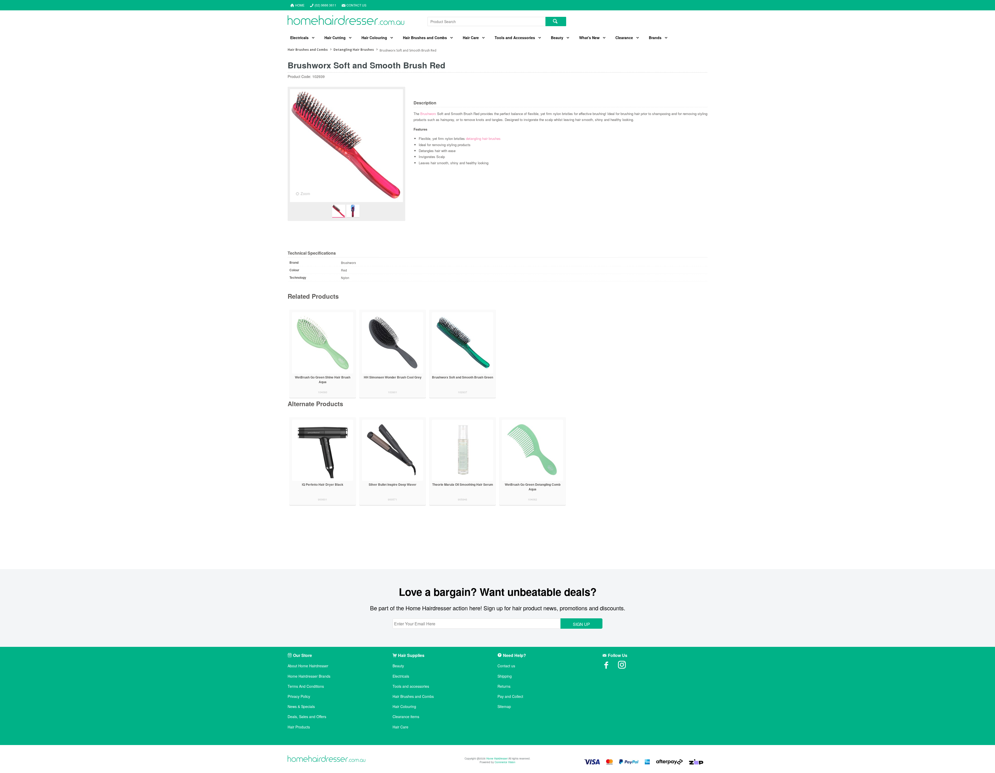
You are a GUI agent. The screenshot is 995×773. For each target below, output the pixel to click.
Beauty (557, 37)
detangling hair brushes (483, 138)
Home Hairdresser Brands (309, 676)
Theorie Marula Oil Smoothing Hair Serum (462, 484)
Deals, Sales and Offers (307, 716)
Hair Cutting (335, 37)
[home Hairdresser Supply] (346, 21)
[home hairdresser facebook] (610, 666)
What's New (589, 37)
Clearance (624, 37)
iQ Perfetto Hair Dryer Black (322, 484)
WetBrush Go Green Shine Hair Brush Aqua (322, 379)
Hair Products (299, 727)
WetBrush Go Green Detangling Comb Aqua (532, 486)
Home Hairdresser (497, 758)
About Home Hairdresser (308, 665)
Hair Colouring (374, 37)
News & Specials (301, 706)
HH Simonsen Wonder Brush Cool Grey (393, 377)
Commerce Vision (505, 762)
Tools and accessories (411, 686)
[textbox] (486, 21)
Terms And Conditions (306, 686)
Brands (655, 37)
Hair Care (471, 37)
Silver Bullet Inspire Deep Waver (392, 484)
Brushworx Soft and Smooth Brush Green (462, 377)
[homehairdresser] (326, 759)
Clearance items (406, 716)
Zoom (305, 193)
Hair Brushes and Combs (425, 37)
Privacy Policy (299, 696)
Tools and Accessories (515, 37)
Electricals (299, 37)
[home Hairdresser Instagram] (626, 666)
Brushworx (428, 113)
